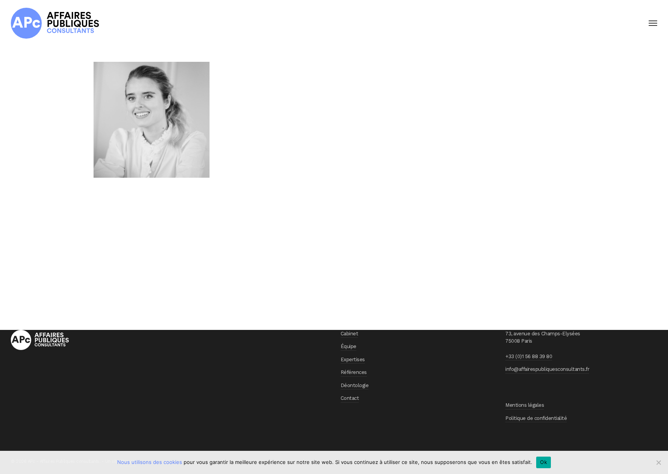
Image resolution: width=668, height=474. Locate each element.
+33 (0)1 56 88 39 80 (528, 356)
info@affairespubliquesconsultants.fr (547, 369)
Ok (543, 462)
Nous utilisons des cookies (149, 462)
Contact (350, 398)
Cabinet (349, 333)
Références (354, 372)
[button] (652, 23)
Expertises (353, 359)
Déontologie (355, 385)
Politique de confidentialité (536, 418)
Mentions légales (524, 405)
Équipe (348, 346)
